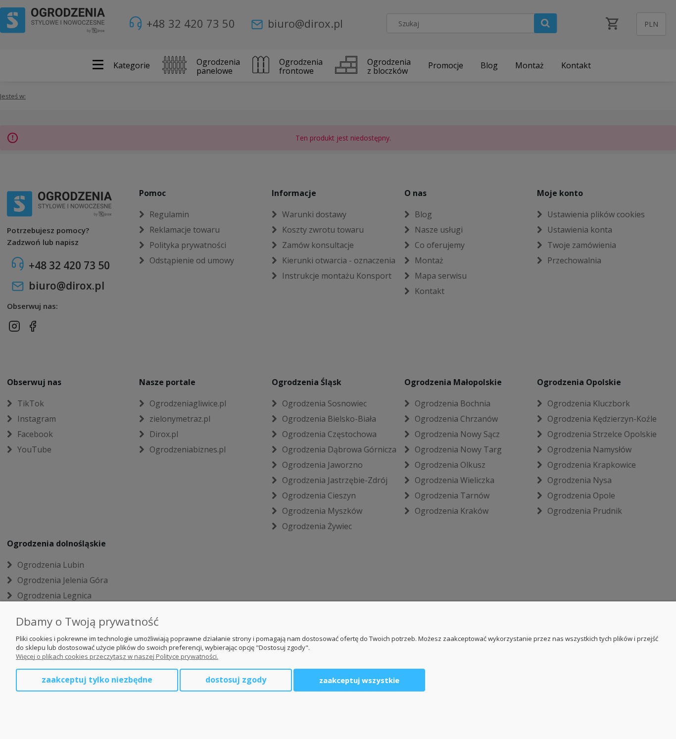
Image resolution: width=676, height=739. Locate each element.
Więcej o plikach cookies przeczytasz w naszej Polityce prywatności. (117, 656)
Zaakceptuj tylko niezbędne (97, 679)
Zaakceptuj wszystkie (359, 680)
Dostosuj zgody (235, 679)
